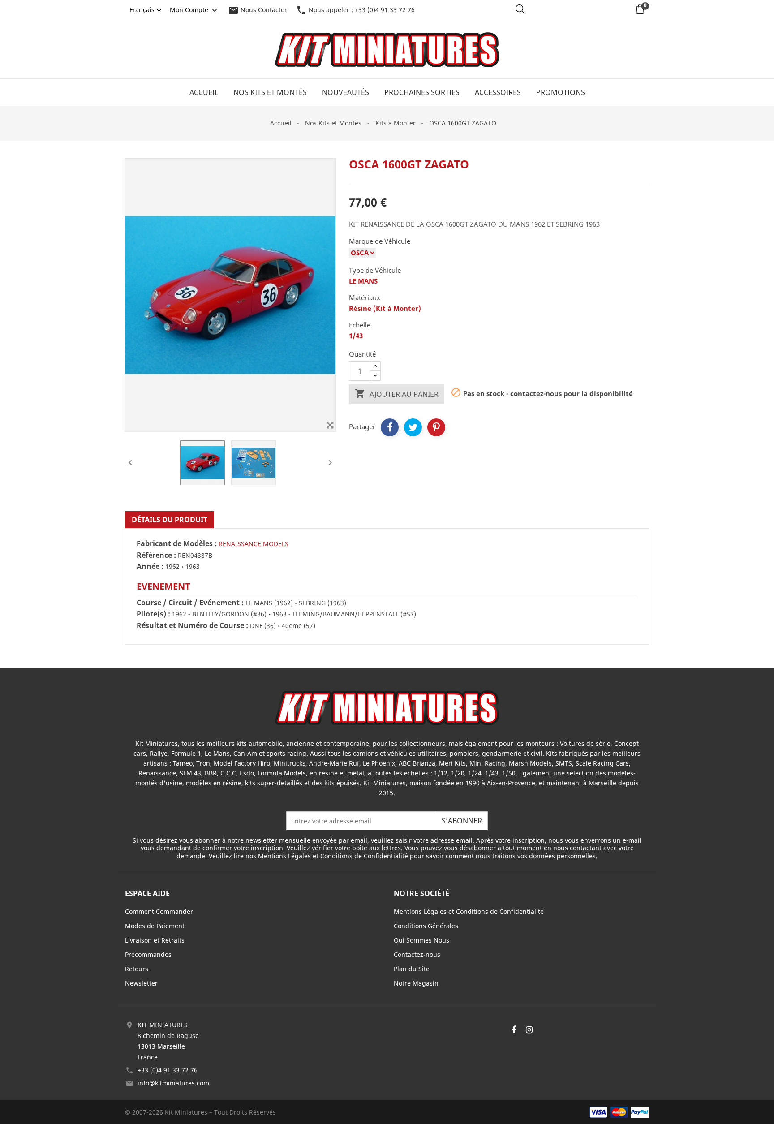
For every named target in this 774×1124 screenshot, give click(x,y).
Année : (150, 567)
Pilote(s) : (153, 614)
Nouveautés (345, 92)
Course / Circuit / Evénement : (190, 603)
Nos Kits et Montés (270, 92)
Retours (136, 969)
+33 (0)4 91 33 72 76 (168, 1070)
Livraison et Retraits (155, 940)
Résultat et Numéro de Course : (192, 626)
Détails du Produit (169, 520)
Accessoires (498, 92)
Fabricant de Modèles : (177, 544)
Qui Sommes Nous (421, 940)
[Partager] (390, 427)
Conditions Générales (426, 926)
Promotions (560, 92)
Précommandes (148, 954)
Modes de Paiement (155, 926)
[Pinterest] (436, 427)
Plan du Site (412, 969)
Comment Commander (159, 911)
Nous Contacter (257, 9)
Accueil (203, 92)
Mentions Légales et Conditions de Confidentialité (469, 911)
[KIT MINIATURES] (387, 707)
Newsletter (141, 983)
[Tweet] (413, 427)
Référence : (156, 555)
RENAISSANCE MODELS (253, 543)
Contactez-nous (417, 954)
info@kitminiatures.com (173, 1083)
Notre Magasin (416, 983)
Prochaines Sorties (422, 92)
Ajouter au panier (397, 393)
